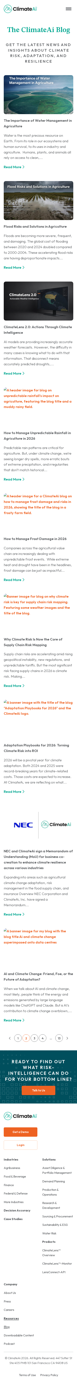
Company (10, 1284)
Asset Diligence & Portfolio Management (57, 1170)
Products (49, 1242)
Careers (9, 1310)
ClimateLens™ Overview (51, 1252)
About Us (10, 1293)
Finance (9, 1185)
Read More (12, 167)
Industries (11, 1159)
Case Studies (13, 1219)
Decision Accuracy (17, 1210)
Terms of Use (27, 1375)
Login (20, 1145)
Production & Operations (50, 1192)
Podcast (9, 1344)
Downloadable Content (19, 1335)
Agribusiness (12, 1168)
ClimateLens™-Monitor (57, 1263)
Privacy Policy (49, 1375)
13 (59, 1038)
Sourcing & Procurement (57, 1216)
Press (7, 1301)
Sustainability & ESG (55, 1225)
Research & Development (51, 1205)
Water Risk (49, 1233)
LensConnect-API (53, 1272)
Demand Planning (53, 1181)
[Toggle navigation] (68, 8)
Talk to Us (38, 1090)
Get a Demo (21, 1132)
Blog (7, 1327)
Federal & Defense (16, 1193)
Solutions (49, 1159)
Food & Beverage (15, 1176)
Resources (11, 1318)
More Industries (14, 1202)
